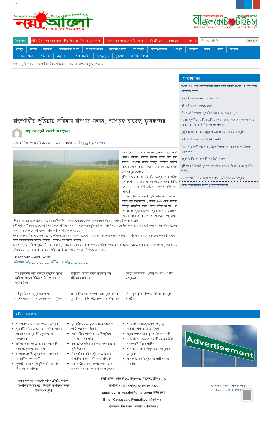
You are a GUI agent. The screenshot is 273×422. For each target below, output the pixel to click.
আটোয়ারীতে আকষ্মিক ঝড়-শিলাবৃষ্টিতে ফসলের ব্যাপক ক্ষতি (91, 336)
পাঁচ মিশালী (138, 49)
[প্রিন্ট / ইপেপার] (86, 142)
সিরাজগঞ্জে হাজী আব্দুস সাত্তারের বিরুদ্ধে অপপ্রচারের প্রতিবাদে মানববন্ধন (215, 149)
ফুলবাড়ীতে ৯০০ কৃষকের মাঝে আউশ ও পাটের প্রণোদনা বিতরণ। (92, 326)
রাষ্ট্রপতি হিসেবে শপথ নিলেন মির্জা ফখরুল (203, 158)
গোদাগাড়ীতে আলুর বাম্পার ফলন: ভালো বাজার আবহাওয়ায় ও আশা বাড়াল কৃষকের (92, 366)
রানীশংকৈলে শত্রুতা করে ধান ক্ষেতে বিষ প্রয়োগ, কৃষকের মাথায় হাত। (37, 346)
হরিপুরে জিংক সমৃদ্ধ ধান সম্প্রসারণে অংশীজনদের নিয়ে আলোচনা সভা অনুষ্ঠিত (38, 296)
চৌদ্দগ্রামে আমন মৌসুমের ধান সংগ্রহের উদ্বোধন (148, 351)
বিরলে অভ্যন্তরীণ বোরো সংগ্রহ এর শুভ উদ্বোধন (149, 275)
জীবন (207, 49)
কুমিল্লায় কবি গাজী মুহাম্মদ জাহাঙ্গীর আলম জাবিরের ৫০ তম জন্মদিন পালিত (217, 168)
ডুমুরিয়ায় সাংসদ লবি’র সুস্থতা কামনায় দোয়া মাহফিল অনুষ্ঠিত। (214, 131)
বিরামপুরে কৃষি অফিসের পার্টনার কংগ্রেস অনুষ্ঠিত (149, 296)
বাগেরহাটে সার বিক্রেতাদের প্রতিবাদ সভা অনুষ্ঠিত (148, 361)
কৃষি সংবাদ (28, 63)
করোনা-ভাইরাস (159, 49)
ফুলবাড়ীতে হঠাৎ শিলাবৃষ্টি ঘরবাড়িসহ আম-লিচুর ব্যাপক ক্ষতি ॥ (37, 366)
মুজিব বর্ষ (45, 55)
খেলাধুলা (177, 49)
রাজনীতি (47, 49)
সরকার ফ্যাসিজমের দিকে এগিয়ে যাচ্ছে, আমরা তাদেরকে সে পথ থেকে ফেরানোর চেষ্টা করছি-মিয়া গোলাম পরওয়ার (217, 122)
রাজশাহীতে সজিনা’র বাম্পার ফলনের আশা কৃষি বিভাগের (93, 346)
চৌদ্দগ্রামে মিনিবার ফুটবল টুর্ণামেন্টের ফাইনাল (204, 185)
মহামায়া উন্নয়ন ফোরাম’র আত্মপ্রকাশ (201, 139)
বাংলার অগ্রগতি (94, 49)
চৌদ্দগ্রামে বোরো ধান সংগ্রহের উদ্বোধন (37, 323)
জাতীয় (33, 49)
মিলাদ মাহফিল (82, 55)
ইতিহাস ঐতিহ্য (117, 49)
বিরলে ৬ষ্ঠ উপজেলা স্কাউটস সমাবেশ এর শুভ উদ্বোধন (210, 112)
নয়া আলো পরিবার (25, 55)
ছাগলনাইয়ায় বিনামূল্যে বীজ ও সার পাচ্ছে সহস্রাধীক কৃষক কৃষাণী (37, 356)
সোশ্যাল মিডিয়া (139, 55)
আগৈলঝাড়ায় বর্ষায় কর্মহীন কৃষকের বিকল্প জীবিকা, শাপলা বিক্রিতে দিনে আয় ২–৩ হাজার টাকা (38, 278)
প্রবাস (219, 49)
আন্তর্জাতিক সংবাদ (69, 49)
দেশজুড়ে (102, 55)
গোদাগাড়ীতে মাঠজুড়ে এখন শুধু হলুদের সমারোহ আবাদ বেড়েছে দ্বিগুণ (147, 326)
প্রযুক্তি (193, 49)
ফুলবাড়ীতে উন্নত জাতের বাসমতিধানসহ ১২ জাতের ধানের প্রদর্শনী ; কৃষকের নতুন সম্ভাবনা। (39, 333)
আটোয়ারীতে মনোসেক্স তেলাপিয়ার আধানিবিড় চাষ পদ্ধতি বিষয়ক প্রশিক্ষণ (150, 341)
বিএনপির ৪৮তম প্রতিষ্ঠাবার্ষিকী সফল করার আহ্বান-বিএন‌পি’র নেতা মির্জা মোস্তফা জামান (56, 40)
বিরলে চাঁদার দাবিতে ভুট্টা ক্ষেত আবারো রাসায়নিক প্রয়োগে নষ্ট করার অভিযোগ (91, 356)
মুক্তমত (120, 55)
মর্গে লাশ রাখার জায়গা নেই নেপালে (125, 40)
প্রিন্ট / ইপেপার (97, 142)
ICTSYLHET (237, 390)
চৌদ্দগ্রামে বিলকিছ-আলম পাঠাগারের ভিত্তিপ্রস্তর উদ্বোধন (213, 177)
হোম (15, 63)
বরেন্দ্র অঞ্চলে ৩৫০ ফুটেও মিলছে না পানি (148, 333)
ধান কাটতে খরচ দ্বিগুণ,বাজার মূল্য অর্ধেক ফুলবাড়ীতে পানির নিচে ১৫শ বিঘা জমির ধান (95, 296)
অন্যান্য (62, 55)
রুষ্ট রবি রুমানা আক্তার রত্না (165, 40)
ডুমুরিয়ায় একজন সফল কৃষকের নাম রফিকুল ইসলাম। (91, 275)
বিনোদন (234, 49)
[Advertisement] (93, 93)
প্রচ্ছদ (19, 49)
